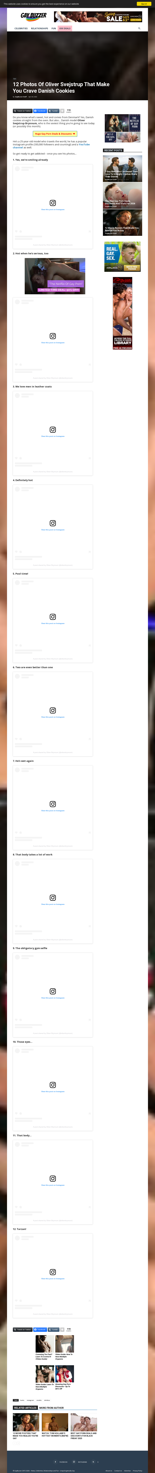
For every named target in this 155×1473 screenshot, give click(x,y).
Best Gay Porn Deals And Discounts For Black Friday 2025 (84, 1436)
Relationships (39, 28)
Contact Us (118, 1471)
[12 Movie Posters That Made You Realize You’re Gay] (26, 1422)
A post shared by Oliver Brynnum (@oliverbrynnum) (53, 245)
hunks (22, 1400)
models (39, 1400)
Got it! (144, 3)
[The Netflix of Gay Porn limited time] (55, 296)
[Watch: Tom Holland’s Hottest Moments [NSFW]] (55, 1422)
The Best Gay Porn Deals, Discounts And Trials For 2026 (120, 202)
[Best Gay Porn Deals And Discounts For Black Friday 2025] (84, 1422)
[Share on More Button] (62, 111)
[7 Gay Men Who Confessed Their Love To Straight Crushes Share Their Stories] (122, 168)
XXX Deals (64, 28)
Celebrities (21, 28)
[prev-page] (14, 1443)
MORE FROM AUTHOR (51, 1407)
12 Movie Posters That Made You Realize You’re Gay (25, 1436)
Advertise (127, 1471)
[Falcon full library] (122, 349)
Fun (53, 28)
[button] (139, 29)
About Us (109, 1471)
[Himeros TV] (122, 271)
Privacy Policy (137, 1471)
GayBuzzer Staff (21, 97)
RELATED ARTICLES (25, 1407)
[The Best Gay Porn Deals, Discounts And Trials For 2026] (122, 195)
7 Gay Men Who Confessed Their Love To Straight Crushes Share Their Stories (121, 174)
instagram (30, 1400)
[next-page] (18, 1443)
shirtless (47, 1400)
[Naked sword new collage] (122, 143)
